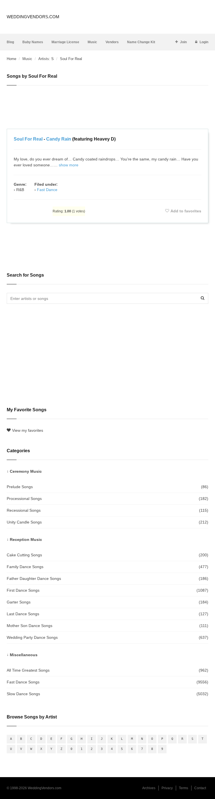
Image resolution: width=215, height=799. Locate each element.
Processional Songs (107, 498)
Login (204, 42)
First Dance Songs (107, 590)
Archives (148, 788)
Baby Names (32, 42)
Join (183, 42)
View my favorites (27, 430)
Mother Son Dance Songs (107, 625)
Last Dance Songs (107, 614)
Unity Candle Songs (107, 522)
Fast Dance (47, 189)
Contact (200, 788)
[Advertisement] (107, 108)
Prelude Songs (107, 487)
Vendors (112, 42)
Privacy (167, 788)
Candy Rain (58, 139)
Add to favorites (185, 211)
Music (92, 42)
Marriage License (65, 42)
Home (11, 59)
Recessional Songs (107, 510)
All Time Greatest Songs (107, 670)
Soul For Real (28, 139)
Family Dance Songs (107, 566)
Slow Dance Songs (107, 694)
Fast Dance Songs (107, 682)
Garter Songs (107, 602)
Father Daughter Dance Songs (107, 578)
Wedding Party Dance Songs (107, 637)
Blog (10, 42)
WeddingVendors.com (33, 16)
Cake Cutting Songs (107, 555)
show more (68, 165)
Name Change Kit (141, 42)
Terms (183, 788)
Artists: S (46, 59)
